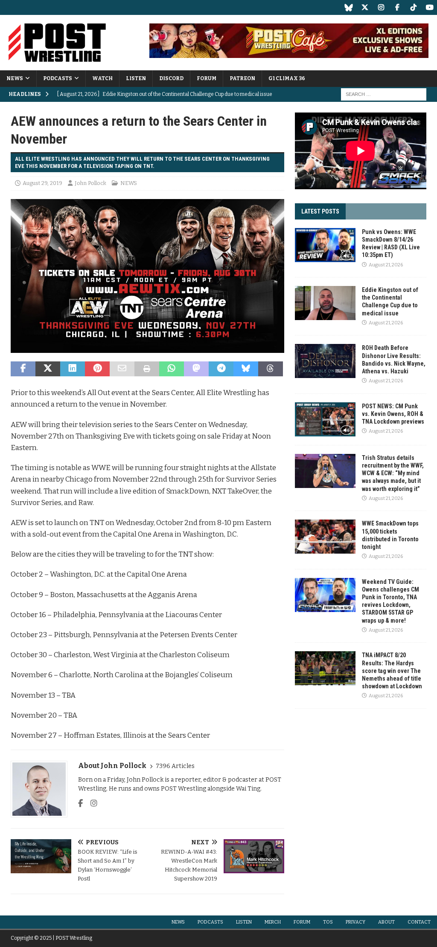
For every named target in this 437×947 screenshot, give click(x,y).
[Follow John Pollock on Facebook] (80, 803)
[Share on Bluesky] (245, 369)
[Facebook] (397, 7)
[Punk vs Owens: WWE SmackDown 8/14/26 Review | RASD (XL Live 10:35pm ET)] (325, 245)
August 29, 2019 (42, 183)
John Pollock (90, 183)
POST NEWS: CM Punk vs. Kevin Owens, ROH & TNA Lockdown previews (393, 414)
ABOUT (386, 922)
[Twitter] (364, 7)
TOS (328, 922)
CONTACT (419, 922)
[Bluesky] (348, 7)
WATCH (102, 78)
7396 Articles (175, 766)
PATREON (242, 78)
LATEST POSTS (320, 211)
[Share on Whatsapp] (171, 369)
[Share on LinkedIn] (72, 369)
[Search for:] (383, 94)
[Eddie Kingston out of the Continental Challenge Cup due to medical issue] (325, 303)
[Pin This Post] (97, 369)
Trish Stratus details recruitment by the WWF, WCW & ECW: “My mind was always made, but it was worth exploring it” (393, 473)
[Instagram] (380, 7)
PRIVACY (355, 922)
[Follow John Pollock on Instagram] (90, 803)
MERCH (273, 922)
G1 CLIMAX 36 (286, 78)
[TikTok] (413, 7)
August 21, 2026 (386, 265)
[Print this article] (146, 369)
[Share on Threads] (270, 369)
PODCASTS (57, 78)
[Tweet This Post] (47, 369)
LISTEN (136, 78)
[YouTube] (429, 7)
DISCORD (171, 78)
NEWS (14, 78)
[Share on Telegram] (221, 369)
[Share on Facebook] (23, 369)
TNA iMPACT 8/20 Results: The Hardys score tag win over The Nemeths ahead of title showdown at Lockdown (392, 671)
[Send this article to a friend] (122, 369)
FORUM (206, 78)
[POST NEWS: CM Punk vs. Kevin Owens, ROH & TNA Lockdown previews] (325, 419)
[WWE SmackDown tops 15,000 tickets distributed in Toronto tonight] (325, 537)
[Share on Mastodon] (196, 369)
